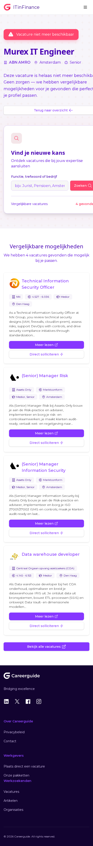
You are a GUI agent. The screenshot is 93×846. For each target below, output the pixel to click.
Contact (10, 741)
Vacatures (11, 792)
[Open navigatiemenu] (85, 7)
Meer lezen (44, 345)
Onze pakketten (16, 775)
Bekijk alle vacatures (44, 647)
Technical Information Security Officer (45, 284)
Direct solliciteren (44, 354)
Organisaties (13, 810)
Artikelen (11, 801)
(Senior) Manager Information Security (43, 467)
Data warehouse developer (51, 554)
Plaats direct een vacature (24, 766)
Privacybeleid (14, 732)
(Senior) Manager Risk (45, 375)
